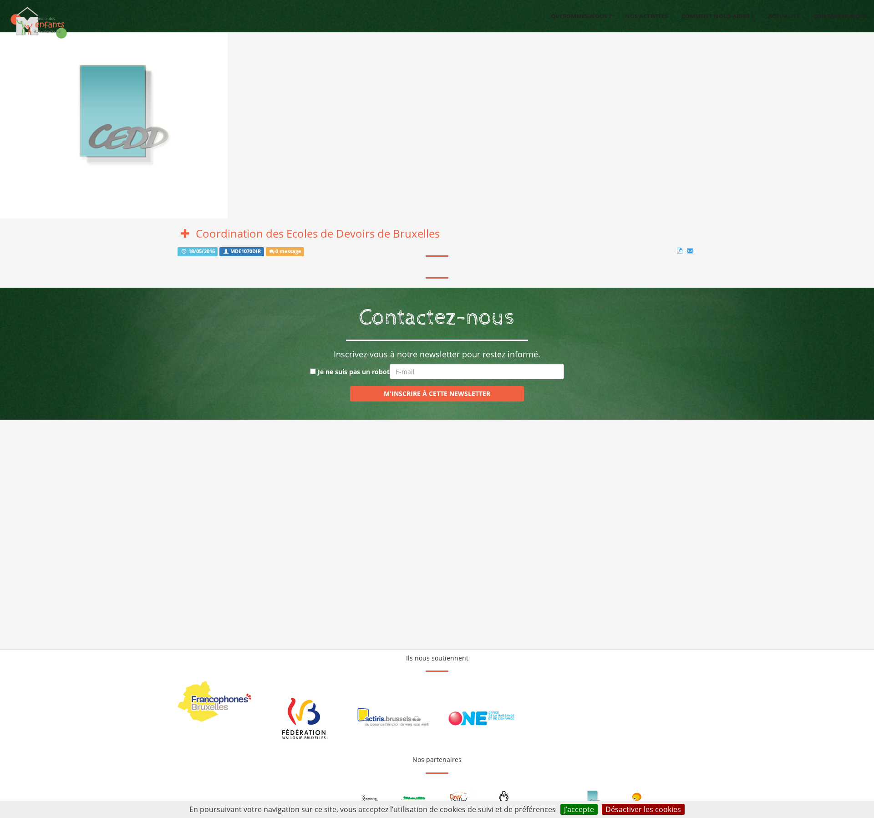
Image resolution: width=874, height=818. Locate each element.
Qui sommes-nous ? (581, 16)
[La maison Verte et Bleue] (415, 798)
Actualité (784, 16)
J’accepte (579, 809)
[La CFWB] (303, 718)
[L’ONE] (481, 718)
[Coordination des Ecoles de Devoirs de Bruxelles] (592, 798)
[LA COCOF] (215, 701)
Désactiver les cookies (643, 809)
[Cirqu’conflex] (459, 798)
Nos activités (646, 16)
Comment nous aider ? (717, 16)
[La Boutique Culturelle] (636, 798)
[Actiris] (392, 718)
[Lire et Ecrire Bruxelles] (503, 798)
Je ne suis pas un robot (353, 371)
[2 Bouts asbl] (370, 798)
